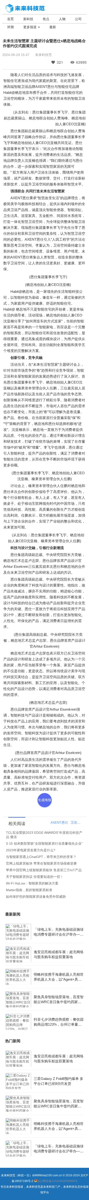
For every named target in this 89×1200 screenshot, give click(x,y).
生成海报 (44, 800)
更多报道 (30, 27)
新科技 (28, 19)
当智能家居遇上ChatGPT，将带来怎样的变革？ (41, 857)
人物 (62, 19)
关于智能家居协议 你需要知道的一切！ (34, 877)
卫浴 (73, 822)
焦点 (46, 19)
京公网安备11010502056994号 (57, 1181)
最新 (52, 27)
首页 (10, 19)
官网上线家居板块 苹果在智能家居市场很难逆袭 (41, 863)
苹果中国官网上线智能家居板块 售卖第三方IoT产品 (44, 870)
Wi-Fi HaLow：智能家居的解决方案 (32, 883)
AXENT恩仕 (59, 822)
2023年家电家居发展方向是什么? (30, 850)
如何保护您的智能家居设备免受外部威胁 (36, 896)
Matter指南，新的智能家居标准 (29, 890)
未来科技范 (43, 55)
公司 (78, 19)
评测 (10, 27)
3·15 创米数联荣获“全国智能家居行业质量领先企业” (44, 843)
